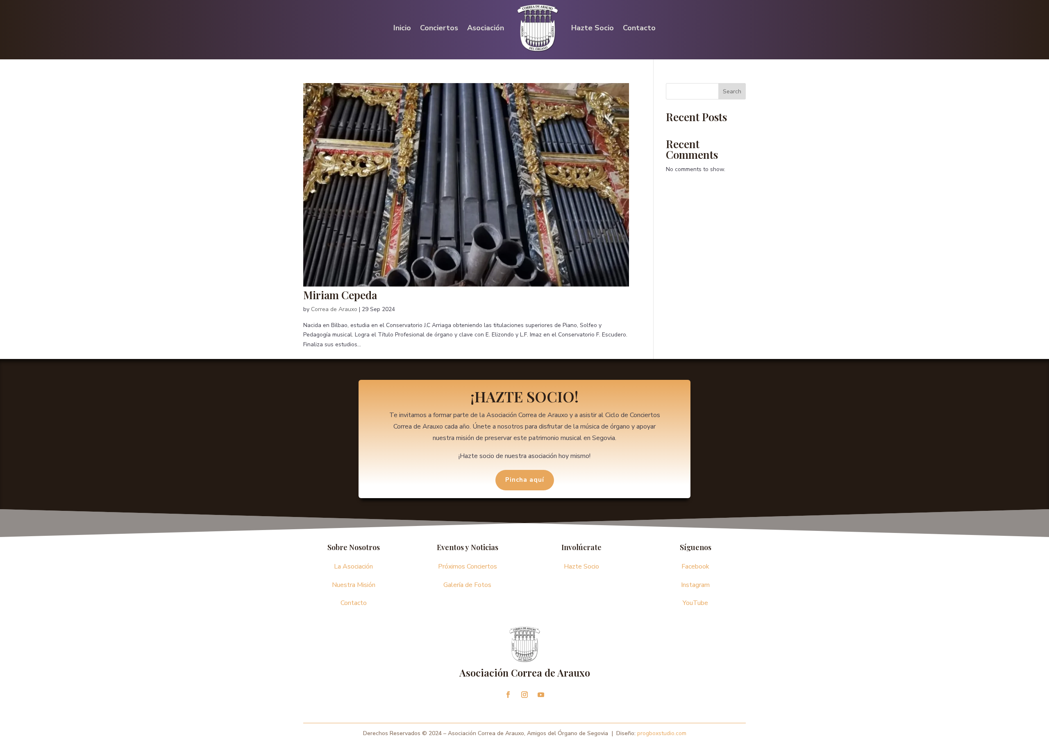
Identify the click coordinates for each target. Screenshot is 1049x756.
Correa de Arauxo (334, 309)
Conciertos (439, 28)
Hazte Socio (592, 28)
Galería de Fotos (467, 584)
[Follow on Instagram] (524, 694)
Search (732, 91)
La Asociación (353, 566)
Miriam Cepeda (340, 295)
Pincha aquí (524, 480)
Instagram (695, 584)
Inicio (402, 28)
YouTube (695, 602)
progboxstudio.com (661, 733)
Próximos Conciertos (467, 566)
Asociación (485, 28)
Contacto (639, 28)
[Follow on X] (508, 694)
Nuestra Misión (353, 584)
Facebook (695, 566)
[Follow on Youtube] (540, 694)
